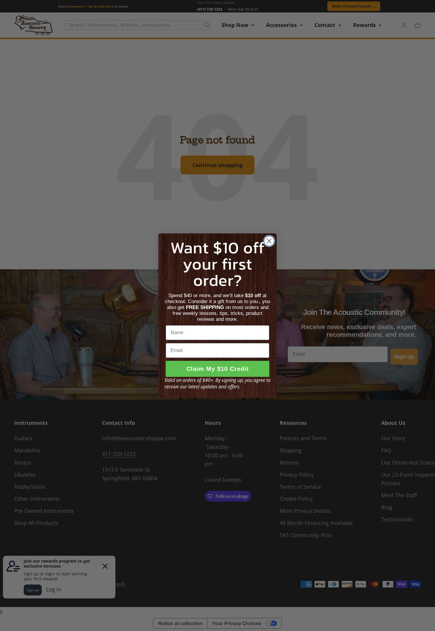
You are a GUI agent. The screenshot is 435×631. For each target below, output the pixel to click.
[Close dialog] (269, 241)
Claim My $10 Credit (217, 369)
